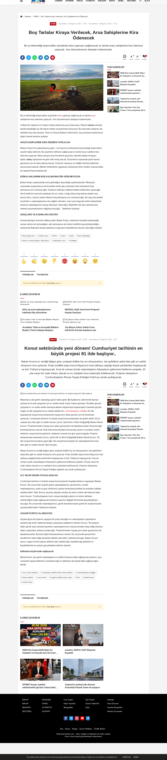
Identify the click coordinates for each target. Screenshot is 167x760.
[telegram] (40, 57)
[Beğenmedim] (54, 257)
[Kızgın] (64, 257)
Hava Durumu (113, 704)
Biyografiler (68, 707)
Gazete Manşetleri (114, 707)
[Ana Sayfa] (21, 17)
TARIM (35, 16)
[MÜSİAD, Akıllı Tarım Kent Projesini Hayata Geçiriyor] (83, 303)
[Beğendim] (24, 257)
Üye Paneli (89, 700)
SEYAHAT (46, 711)
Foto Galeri (68, 700)
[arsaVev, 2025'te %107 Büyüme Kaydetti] (83, 635)
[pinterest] (52, 57)
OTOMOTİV (47, 707)
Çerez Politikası (85, 729)
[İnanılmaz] (85, 257)
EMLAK (25, 704)
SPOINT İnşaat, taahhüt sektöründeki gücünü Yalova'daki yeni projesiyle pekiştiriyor (38, 686)
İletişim (75, 729)
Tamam (135, 757)
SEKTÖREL (27, 711)
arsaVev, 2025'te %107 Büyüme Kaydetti (80, 651)
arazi (93, 115)
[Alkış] (34, 257)
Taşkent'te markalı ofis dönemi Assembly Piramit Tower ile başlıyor (82, 686)
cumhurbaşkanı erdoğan (76, 411)
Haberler (28, 16)
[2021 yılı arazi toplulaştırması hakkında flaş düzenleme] (40, 303)
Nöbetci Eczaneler (114, 711)
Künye (67, 729)
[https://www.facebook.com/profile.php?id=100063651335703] (66, 718)
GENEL (45, 704)
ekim (59, 115)
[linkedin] (46, 57)
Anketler (110, 700)
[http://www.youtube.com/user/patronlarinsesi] (82, 718)
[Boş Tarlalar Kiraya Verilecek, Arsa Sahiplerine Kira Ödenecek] (61, 88)
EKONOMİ (46, 700)
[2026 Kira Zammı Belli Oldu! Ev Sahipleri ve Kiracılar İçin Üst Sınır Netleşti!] (40, 635)
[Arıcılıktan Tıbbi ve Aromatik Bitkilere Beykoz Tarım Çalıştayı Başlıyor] (40, 320)
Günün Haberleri (92, 704)
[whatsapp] (34, 57)
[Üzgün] (95, 257)
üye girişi (50, 283)
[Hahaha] (75, 257)
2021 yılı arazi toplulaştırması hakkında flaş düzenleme (36, 311)
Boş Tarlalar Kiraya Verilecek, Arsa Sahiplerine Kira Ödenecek (64, 16)
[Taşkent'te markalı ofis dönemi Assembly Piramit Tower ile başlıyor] (83, 670)
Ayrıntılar (126, 757)
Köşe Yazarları (70, 704)
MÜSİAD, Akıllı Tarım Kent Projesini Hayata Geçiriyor (82, 311)
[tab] (27, 274)
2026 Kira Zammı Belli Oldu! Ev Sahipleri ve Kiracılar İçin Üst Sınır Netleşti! (39, 652)
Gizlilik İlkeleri (99, 729)
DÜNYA (25, 700)
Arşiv (87, 707)
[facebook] (22, 57)
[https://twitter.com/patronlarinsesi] (71, 718)
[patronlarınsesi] (88, 718)
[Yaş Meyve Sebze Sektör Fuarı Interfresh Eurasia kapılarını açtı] (83, 320)
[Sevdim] (44, 257)
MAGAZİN (26, 707)
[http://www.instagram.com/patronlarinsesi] (77, 718)
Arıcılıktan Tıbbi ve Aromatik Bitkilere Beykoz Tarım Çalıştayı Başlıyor (40, 328)
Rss (61, 729)
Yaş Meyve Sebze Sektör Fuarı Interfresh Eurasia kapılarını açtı (80, 328)
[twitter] (28, 57)
